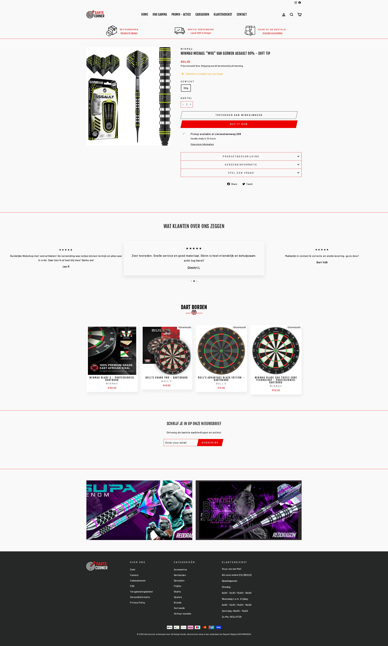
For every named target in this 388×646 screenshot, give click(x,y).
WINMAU (187, 49)
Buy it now (239, 124)
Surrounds (179, 608)
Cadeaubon (202, 14)
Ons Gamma (160, 14)
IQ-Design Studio (178, 634)
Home (144, 14)
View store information (202, 144)
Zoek (132, 569)
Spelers (178, 597)
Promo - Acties (181, 14)
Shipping (205, 65)
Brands (177, 602)
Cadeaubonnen (138, 580)
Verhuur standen (182, 613)
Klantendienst (223, 14)
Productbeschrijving (241, 156)
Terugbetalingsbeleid (141, 591)
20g (186, 88)
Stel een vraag (241, 173)
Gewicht (187, 81)
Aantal (186, 98)
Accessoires (180, 569)
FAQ (132, 586)
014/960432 (245, 575)
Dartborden (180, 575)
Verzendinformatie (241, 164)
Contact (242, 14)
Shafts (177, 591)
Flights (177, 586)
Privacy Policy (137, 602)
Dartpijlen (179, 580)
